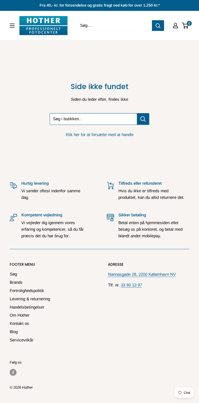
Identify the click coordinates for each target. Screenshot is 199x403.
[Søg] (158, 25)
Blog (14, 332)
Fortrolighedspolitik (27, 290)
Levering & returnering (30, 299)
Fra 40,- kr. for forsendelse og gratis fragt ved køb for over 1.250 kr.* (100, 5)
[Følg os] (13, 372)
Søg (13, 274)
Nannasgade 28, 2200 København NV (142, 274)
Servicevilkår (21, 340)
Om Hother (20, 315)
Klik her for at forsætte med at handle (99, 134)
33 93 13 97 (131, 285)
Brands (16, 282)
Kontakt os (19, 323)
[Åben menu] (12, 25)
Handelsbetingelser (27, 307)
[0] (185, 25)
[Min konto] (175, 25)
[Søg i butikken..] (143, 119)
